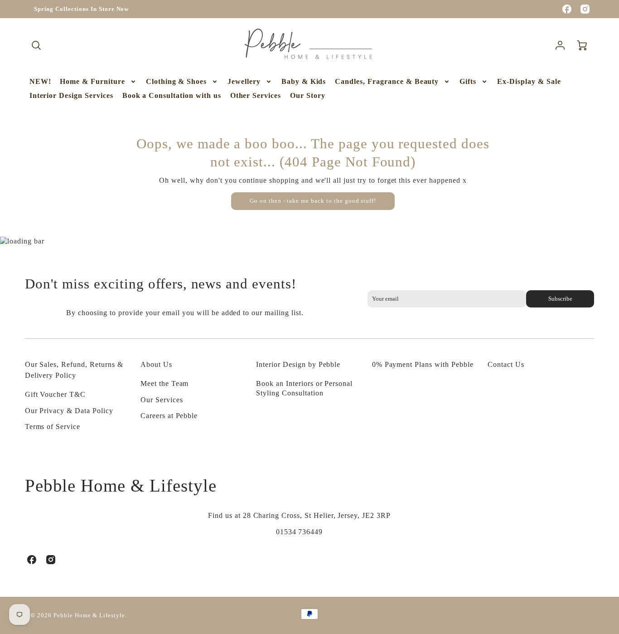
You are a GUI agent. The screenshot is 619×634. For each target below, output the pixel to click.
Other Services (255, 95)
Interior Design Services (71, 95)
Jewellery (244, 81)
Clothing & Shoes (176, 81)
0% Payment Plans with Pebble (423, 364)
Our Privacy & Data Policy (69, 411)
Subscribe (560, 299)
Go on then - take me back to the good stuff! (313, 201)
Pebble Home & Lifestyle (121, 485)
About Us (156, 364)
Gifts (467, 81)
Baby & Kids (303, 81)
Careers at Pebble (169, 415)
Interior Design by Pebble (298, 364)
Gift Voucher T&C (55, 394)
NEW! (40, 81)
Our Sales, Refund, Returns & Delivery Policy (74, 370)
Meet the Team (164, 383)
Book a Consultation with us (171, 95)
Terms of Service (52, 426)
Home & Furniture (92, 81)
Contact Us (506, 364)
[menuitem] (40, 82)
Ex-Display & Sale (529, 81)
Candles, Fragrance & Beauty (387, 81)
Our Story (307, 95)
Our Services (161, 400)
